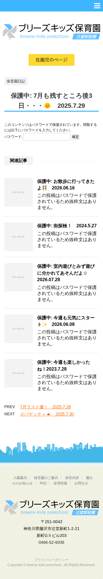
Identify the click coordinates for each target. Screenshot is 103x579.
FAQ (43, 483)
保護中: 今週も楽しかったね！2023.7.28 (63, 365)
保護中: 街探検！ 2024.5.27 (67, 225)
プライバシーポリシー (51, 560)
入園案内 (20, 478)
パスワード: (13, 137)
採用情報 (60, 483)
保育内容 (72, 478)
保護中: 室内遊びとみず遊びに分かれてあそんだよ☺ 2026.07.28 (66, 273)
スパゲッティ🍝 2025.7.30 (47, 414)
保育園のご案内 (46, 478)
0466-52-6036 (51, 542)
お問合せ (81, 483)
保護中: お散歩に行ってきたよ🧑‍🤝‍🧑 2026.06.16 (66, 184)
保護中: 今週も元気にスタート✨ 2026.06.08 (66, 321)
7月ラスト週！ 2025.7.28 (45, 406)
